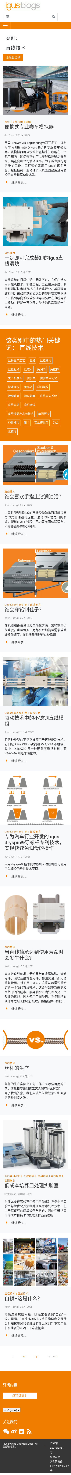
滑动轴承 (13, 396)
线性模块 (13, 422)
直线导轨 (13, 405)
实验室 (31, 378)
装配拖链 (10, 1180)
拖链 (7, 121)
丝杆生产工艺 (16, 360)
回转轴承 (29, 1176)
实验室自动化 (48, 378)
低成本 (28, 369)
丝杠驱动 (13, 369)
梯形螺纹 (42, 387)
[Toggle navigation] (5, 25)
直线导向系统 (48, 396)
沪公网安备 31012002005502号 (59, 1466)
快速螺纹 (13, 387)
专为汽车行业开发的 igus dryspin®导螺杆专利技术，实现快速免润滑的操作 (34, 842)
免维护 (54, 369)
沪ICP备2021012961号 (56, 1448)
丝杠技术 (35, 831)
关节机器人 (15, 378)
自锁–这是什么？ (23, 1298)
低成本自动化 (12, 1176)
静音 (56, 422)
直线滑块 (29, 405)
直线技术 (17, 121)
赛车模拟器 (41, 422)
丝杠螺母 (45, 360)
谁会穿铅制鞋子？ (24, 610)
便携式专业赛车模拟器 (29, 127)
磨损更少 (44, 414)
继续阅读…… (19, 182)
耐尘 (27, 422)
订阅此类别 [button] (12, 57)
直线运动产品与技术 (21, 414)
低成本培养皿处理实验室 (32, 1185)
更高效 (28, 387)
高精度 (12, 431)
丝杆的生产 (17, 1068)
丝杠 (32, 360)
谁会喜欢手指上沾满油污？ (34, 497)
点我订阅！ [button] (20, 1396)
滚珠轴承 (29, 396)
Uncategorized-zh (16, 604)
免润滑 (41, 369)
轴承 (28, 121)
